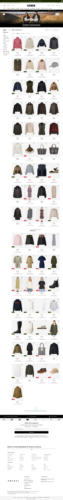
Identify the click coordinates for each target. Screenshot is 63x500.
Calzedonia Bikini (46, 455)
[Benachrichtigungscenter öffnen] (53, 5)
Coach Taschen (22, 458)
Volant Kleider (34, 454)
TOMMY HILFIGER (34, 468)
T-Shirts (8, 457)
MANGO (45, 464)
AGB (30, 497)
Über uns (15, 497)
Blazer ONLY (21, 457)
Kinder (13, 5)
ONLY (8, 464)
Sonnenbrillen (46, 457)
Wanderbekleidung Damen (48, 454)
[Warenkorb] (59, 5)
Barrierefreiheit (40, 497)
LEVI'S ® (45, 465)
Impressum (34, 497)
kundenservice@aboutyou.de (25, 437)
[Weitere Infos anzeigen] (17, 56)
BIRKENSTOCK (9, 468)
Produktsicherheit (46, 497)
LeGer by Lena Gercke (47, 469)
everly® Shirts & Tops (10, 458)
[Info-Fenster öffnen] (61, 1)
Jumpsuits (21, 455)
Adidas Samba (46, 458)
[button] (48, 30)
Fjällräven (21, 469)
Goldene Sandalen (10, 454)
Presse (19, 497)
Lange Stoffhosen (22, 454)
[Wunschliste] (56, 5)
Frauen (4, 5)
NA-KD (33, 465)
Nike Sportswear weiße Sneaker (36, 458)
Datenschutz (26, 497)
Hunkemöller (33, 469)
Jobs (22, 497)
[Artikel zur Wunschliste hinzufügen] (21, 37)
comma (21, 468)
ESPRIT (45, 468)
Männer (8, 5)
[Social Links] (8, 480)
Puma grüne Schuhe (34, 455)
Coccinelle (8, 469)
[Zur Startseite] (13, 477)
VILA (32, 464)
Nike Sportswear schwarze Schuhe (37, 457)
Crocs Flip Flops (9, 455)
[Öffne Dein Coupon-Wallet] (48, 5)
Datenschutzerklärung (17, 436)
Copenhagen (21, 465)
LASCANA (8, 465)
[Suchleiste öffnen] (59, 8)
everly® (21, 464)
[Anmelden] (51, 5)
